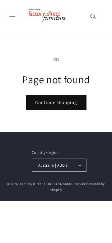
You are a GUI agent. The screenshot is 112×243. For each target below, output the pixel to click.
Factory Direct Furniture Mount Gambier (53, 184)
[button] (12, 16)
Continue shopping (56, 102)
